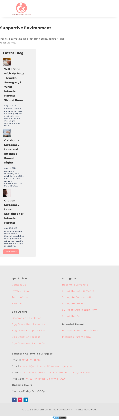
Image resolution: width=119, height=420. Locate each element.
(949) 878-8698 (31, 360)
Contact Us (19, 284)
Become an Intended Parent (80, 330)
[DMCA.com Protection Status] (59, 418)
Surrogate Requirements (78, 291)
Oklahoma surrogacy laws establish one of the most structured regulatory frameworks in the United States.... (14, 178)
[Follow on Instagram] (20, 400)
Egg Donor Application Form (30, 343)
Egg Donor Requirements (28, 324)
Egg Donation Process (26, 337)
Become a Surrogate (75, 284)
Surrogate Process (73, 303)
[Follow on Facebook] (14, 400)
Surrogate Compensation (78, 297)
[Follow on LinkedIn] (26, 400)
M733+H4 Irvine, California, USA (45, 378)
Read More (11, 251)
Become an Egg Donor (26, 318)
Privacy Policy (20, 291)
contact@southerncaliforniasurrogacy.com (47, 366)
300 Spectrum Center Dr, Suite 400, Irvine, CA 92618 (57, 372)
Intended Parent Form (76, 337)
